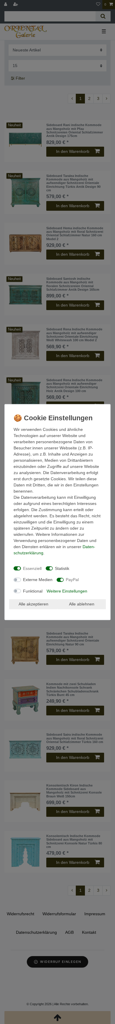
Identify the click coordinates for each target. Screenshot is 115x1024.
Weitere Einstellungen (67, 590)
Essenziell (32, 568)
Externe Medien (37, 579)
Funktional (32, 590)
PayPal (72, 579)
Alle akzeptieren (33, 604)
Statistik (62, 568)
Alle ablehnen (81, 604)
